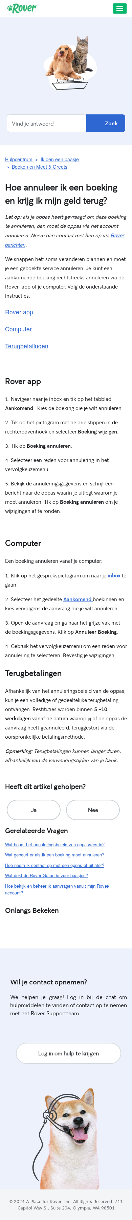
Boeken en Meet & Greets (39, 166)
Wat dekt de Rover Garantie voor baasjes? (46, 875)
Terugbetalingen (26, 345)
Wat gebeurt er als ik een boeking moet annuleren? (54, 854)
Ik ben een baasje (60, 159)
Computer (18, 329)
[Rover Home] (22, 8)
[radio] (34, 810)
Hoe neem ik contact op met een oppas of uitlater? (54, 865)
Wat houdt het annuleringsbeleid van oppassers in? (55, 844)
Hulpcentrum (18, 159)
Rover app (19, 312)
